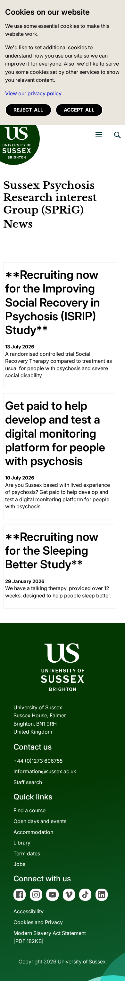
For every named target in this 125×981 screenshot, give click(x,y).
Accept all (79, 110)
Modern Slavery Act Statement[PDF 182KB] (49, 937)
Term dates (26, 853)
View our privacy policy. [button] (34, 93)
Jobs (19, 864)
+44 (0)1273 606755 (38, 761)
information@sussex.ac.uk (44, 771)
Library (21, 842)
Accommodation (33, 832)
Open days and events (39, 821)
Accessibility (28, 911)
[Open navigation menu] (98, 134)
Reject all (28, 110)
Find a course (29, 810)
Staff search (27, 782)
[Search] (117, 139)
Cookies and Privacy (38, 922)
